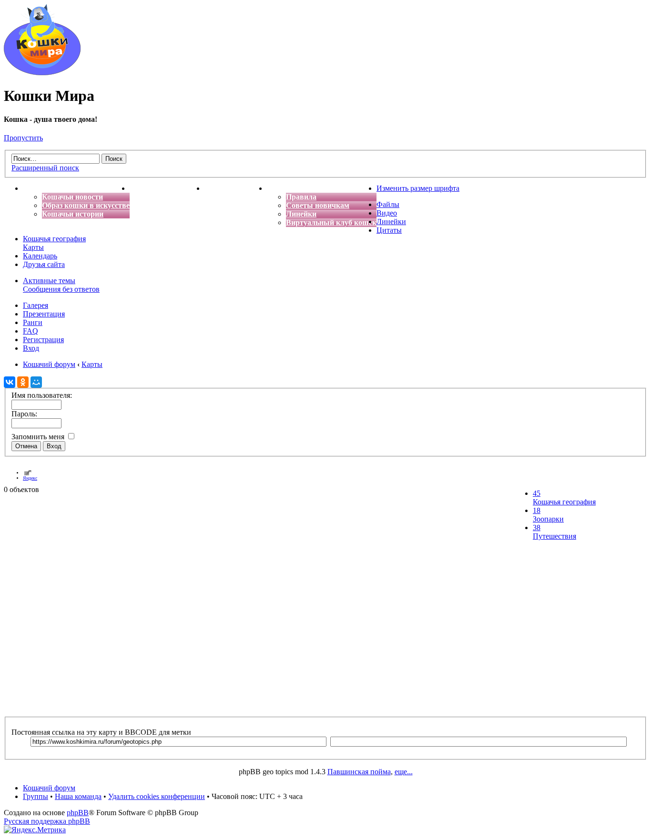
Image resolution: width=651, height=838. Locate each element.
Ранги (32, 322)
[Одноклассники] (23, 382)
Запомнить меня (38, 437)
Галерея (35, 305)
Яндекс (30, 478)
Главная (37, 188)
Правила (301, 197)
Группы (35, 796)
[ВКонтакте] (9, 382)
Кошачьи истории (72, 214)
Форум (279, 188)
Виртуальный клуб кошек (331, 222)
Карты (33, 247)
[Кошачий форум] (42, 73)
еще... (404, 772)
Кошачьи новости (72, 197)
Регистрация (43, 339)
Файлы (387, 204)
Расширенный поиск (45, 168)
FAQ (30, 331)
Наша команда (78, 796)
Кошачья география (54, 239)
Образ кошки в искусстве (86, 205)
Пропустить (23, 138)
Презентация (44, 314)
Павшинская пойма (359, 772)
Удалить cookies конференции (156, 796)
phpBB (78, 812)
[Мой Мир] (36, 382)
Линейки (301, 214)
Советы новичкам (317, 205)
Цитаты (389, 230)
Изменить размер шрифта (417, 188)
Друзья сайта (44, 264)
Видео (386, 213)
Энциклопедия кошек (167, 188)
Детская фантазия (235, 188)
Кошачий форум (49, 788)
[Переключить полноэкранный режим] (27, 472)
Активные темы (49, 280)
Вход (31, 348)
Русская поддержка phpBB (47, 821)
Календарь (40, 256)
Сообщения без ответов (61, 289)
